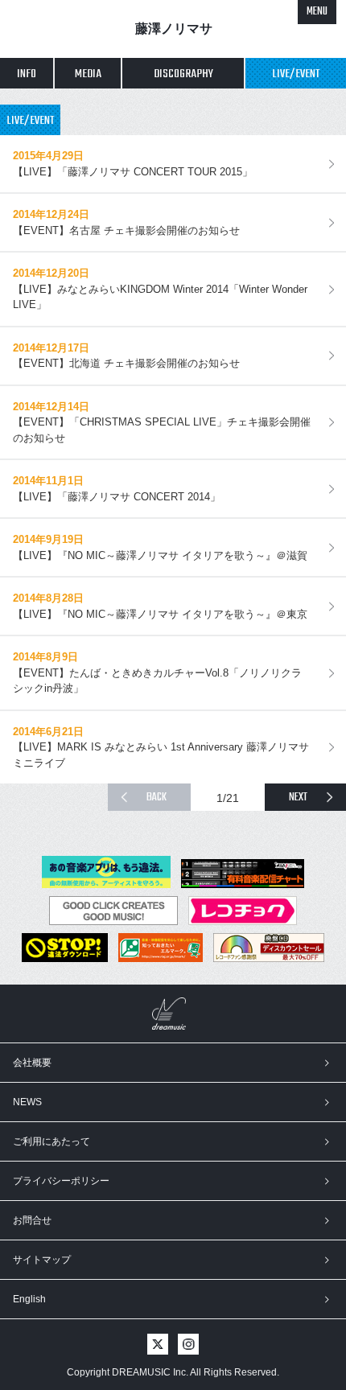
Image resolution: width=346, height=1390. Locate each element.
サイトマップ (42, 1259)
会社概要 (32, 1062)
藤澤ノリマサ (173, 28)
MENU (317, 11)
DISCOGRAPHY (183, 74)
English (29, 1299)
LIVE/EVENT (295, 74)
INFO (26, 74)
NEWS (27, 1102)
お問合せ (32, 1220)
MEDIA (88, 74)
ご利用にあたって (51, 1141)
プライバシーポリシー (61, 1180)
